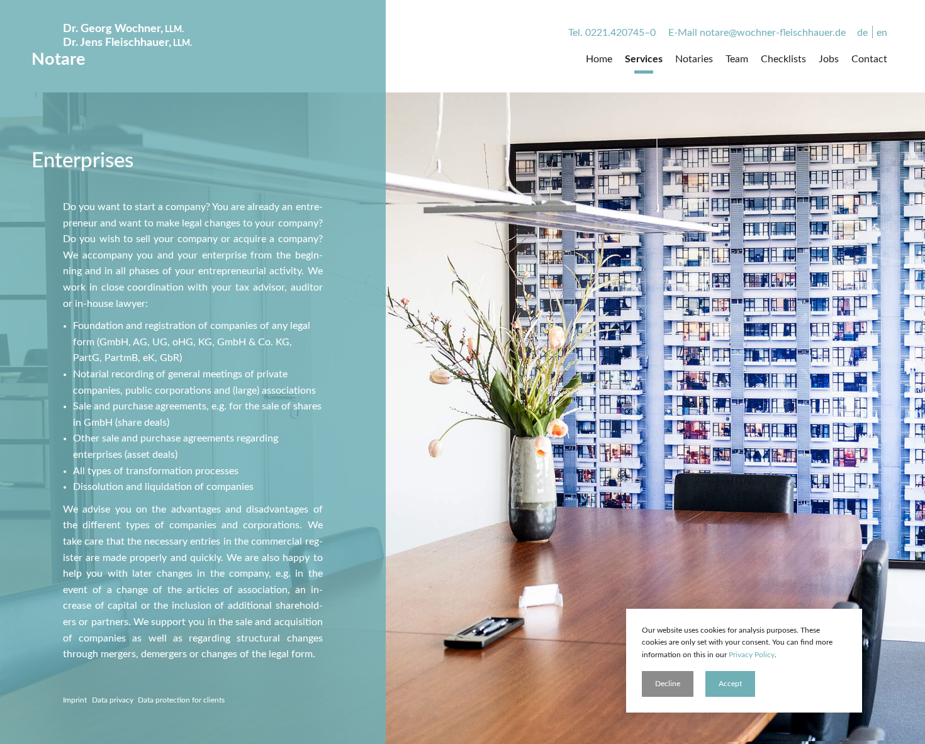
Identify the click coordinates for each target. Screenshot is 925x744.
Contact (869, 59)
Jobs (829, 59)
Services (644, 59)
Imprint (75, 700)
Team (737, 59)
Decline (667, 683)
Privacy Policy (752, 654)
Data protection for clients (181, 700)
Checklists (783, 59)
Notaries (694, 59)
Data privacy (112, 700)
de (862, 33)
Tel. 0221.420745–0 (612, 33)
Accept (730, 683)
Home (599, 59)
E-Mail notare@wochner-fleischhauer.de (757, 33)
